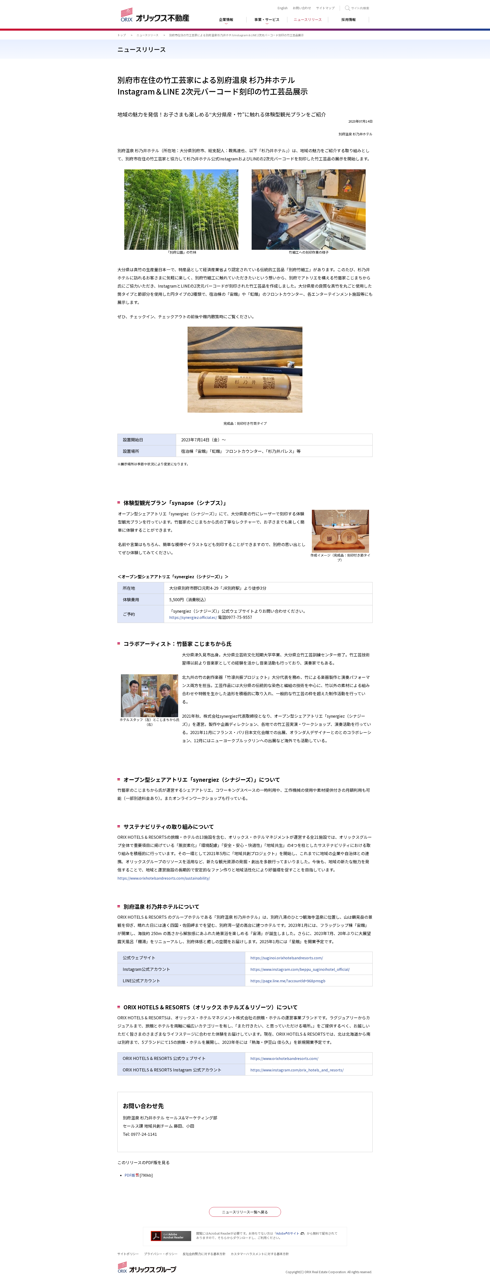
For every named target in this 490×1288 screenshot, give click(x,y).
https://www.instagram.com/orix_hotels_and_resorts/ (297, 1069)
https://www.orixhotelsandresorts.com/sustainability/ (163, 878)
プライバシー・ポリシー (161, 1253)
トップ (121, 35)
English (283, 8)
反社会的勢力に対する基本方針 (204, 1253)
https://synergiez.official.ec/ (193, 617)
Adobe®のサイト (287, 1233)
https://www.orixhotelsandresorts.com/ (284, 1058)
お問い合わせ (302, 8)
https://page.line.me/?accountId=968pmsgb (287, 980)
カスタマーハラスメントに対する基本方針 (260, 1253)
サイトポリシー (128, 1253)
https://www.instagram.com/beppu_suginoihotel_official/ (300, 969)
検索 (357, 8)
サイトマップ (325, 8)
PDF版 (130, 1175)
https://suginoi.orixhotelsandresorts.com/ (286, 957)
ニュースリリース (147, 35)
